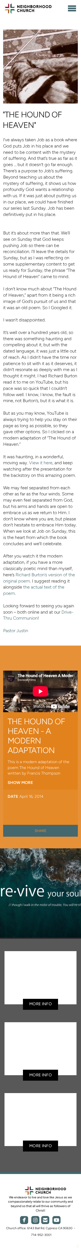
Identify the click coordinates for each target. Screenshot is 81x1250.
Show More (20, 782)
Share (41, 831)
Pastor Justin (15, 630)
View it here (40, 462)
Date (13, 796)
